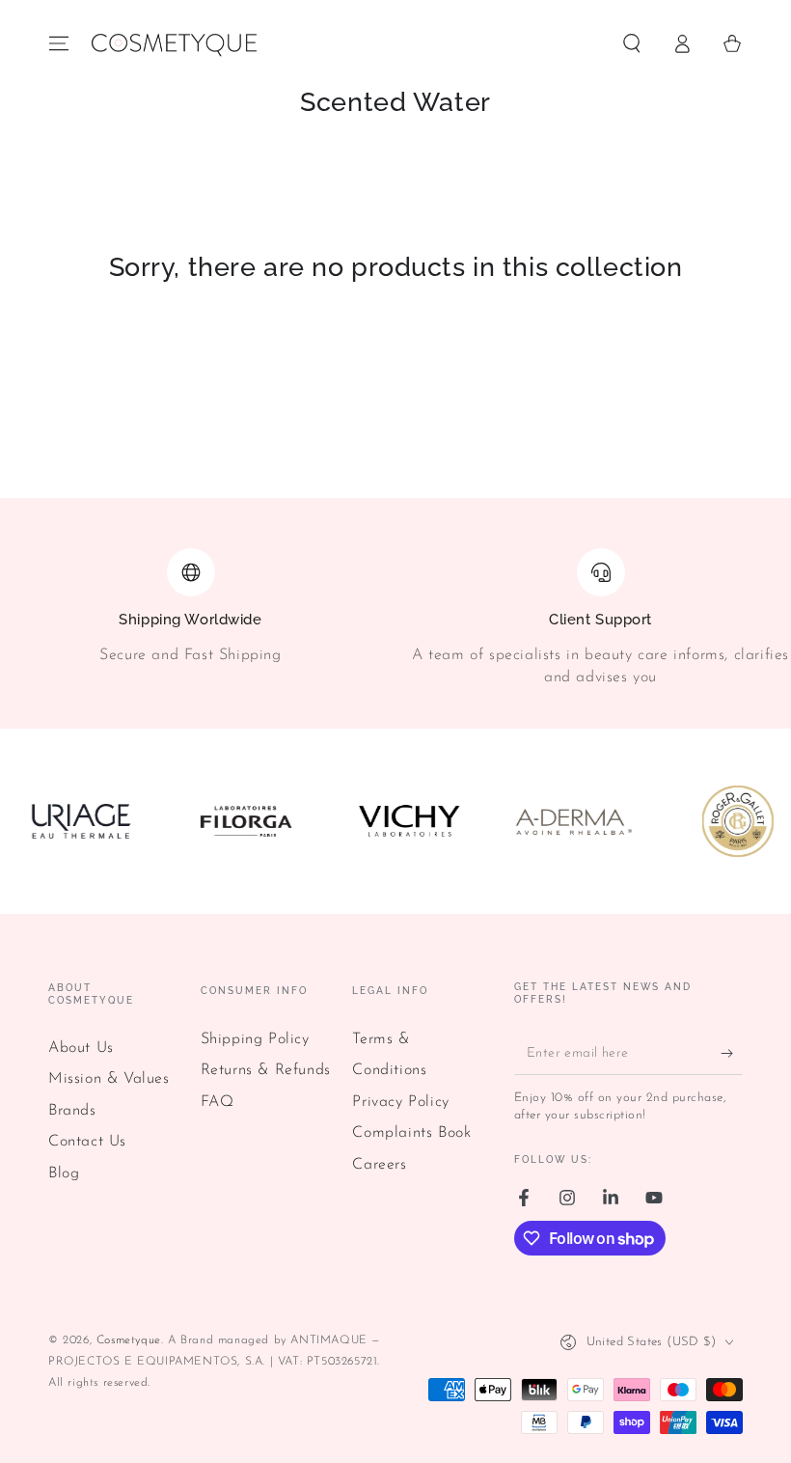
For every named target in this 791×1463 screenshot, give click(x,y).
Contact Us (87, 1141)
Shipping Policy (255, 1039)
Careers (379, 1165)
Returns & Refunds (266, 1070)
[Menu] (59, 43)
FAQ (217, 1102)
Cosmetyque (128, 1340)
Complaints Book (411, 1133)
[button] (632, 43)
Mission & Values (109, 1079)
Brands (72, 1110)
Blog (63, 1173)
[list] (395, 621)
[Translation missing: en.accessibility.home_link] (173, 43)
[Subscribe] (732, 1053)
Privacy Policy (400, 1102)
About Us (81, 1048)
